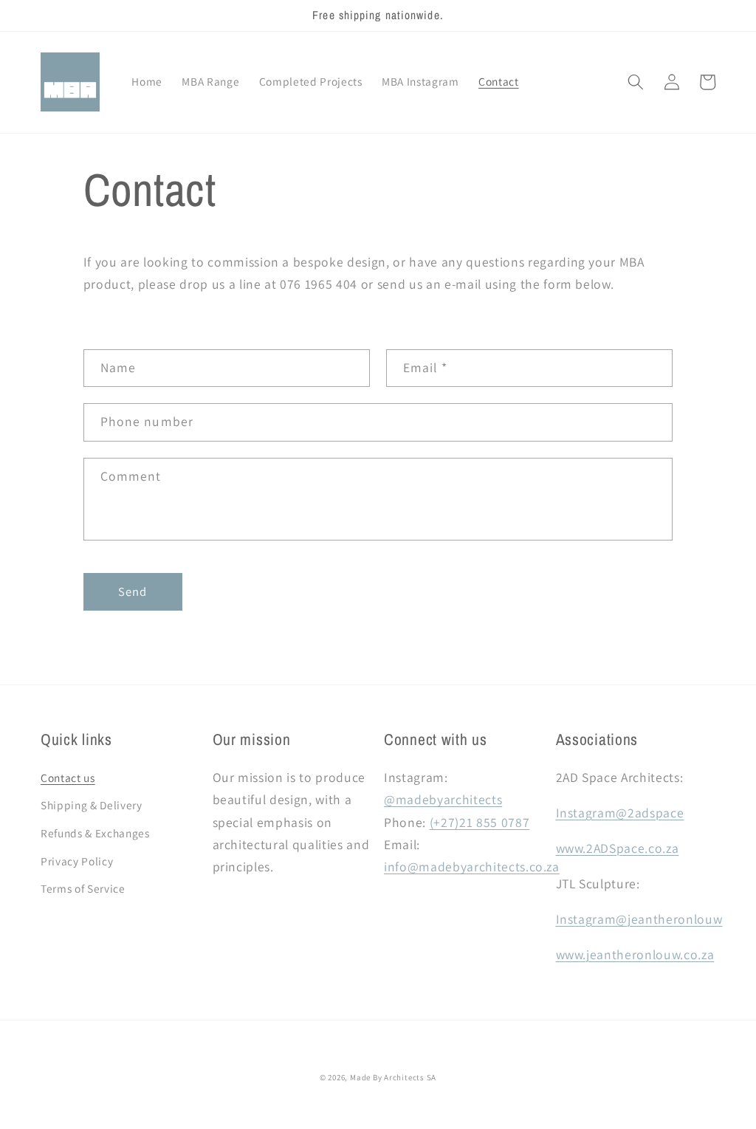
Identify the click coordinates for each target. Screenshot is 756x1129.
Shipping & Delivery (91, 804)
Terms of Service (83, 888)
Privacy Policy (77, 861)
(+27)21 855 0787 (480, 822)
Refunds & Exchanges (95, 833)
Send (132, 591)
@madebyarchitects (443, 799)
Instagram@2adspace (620, 812)
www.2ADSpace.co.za (617, 848)
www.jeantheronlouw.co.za (635, 954)
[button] (635, 82)
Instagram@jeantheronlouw (639, 918)
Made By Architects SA (393, 1077)
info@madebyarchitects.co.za (472, 866)
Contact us (68, 777)
